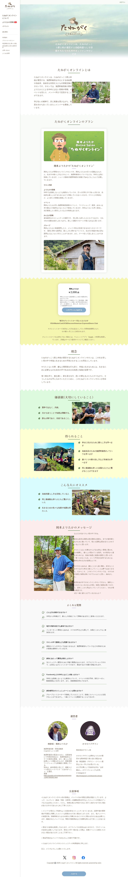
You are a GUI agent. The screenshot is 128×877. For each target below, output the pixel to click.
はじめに (5, 32)
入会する (74, 874)
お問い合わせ (6, 50)
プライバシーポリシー (8, 40)
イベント (5, 26)
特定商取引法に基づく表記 (9, 43)
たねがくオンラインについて (9, 16)
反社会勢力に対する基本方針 (9, 46)
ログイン (122, 2)
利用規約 (4, 37)
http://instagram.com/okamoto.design (89, 776)
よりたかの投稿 (9, 22)
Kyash (91, 337)
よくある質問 (6, 53)
